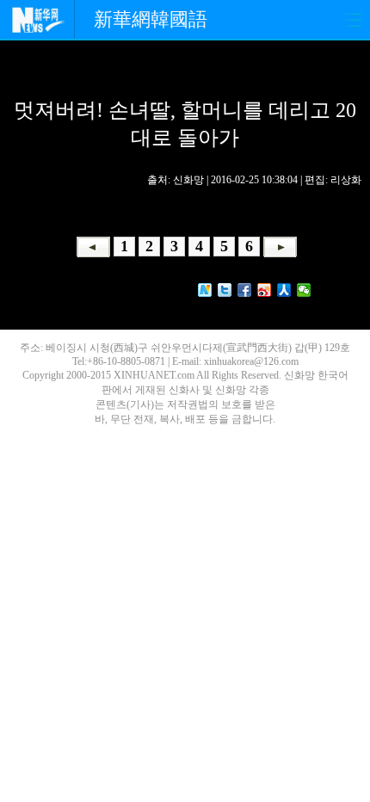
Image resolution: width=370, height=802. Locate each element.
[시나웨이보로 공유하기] (264, 290)
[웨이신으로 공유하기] (304, 290)
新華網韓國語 (150, 19)
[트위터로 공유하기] (225, 290)
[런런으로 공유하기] (284, 290)
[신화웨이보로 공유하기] (205, 290)
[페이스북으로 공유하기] (244, 290)
